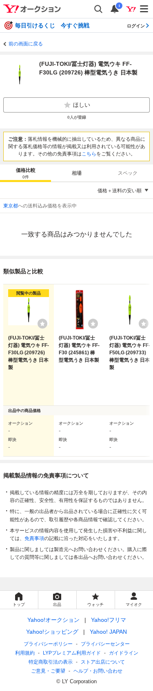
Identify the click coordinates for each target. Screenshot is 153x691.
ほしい (81, 104)
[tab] (25, 173)
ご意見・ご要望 (48, 671)
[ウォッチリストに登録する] (42, 324)
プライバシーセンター (105, 644)
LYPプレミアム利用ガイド (72, 653)
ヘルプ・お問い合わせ (97, 671)
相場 (77, 173)
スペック (127, 173)
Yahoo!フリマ (108, 620)
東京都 (10, 205)
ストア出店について (103, 662)
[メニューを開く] (144, 9)
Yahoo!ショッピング (52, 631)
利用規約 (25, 653)
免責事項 (34, 538)
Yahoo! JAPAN (108, 631)
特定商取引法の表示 (51, 662)
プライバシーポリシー (48, 644)
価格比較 (25, 173)
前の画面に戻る (26, 44)
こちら (89, 154)
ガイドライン (123, 653)
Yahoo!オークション (53, 620)
